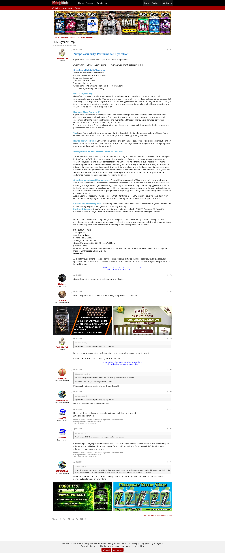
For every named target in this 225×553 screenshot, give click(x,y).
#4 (171, 338)
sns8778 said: (79, 466)
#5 (171, 369)
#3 (171, 291)
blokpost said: (80, 343)
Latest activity (68, 8)
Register (78, 8)
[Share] (167, 49)
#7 (171, 409)
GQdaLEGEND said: (81, 374)
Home (81, 3)
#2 (171, 275)
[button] (94, 3)
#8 (171, 429)
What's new (102, 3)
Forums (89, 3)
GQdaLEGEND (59, 45)
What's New (56, 8)
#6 (171, 391)
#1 (171, 49)
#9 (171, 462)
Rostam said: (79, 433)
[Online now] (62, 55)
